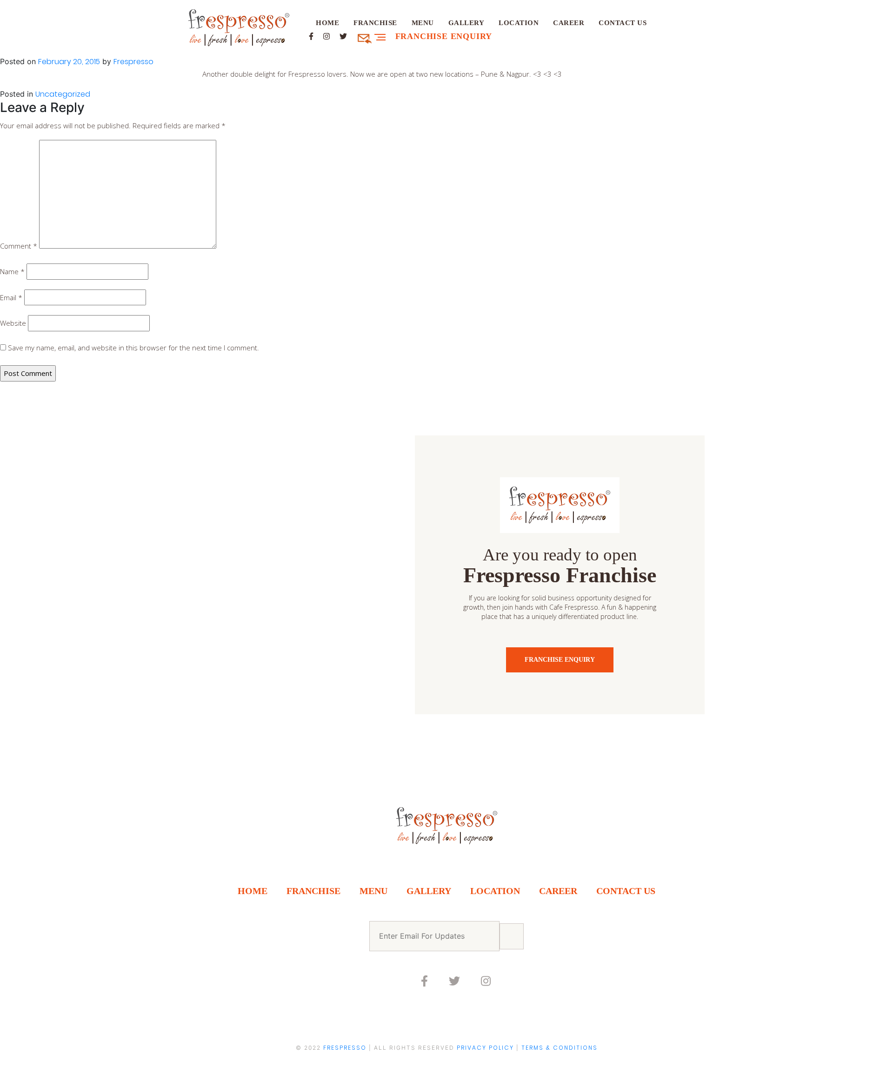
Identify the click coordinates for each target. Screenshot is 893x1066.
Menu (423, 22)
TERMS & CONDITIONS (559, 1048)
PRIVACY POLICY (485, 1048)
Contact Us (622, 22)
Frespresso (133, 61)
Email (11, 297)
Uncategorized (62, 94)
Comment (18, 245)
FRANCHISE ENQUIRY (560, 659)
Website (13, 323)
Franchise (375, 22)
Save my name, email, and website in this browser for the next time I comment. (133, 347)
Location (519, 22)
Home (327, 22)
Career (568, 22)
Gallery (466, 22)
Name (12, 271)
